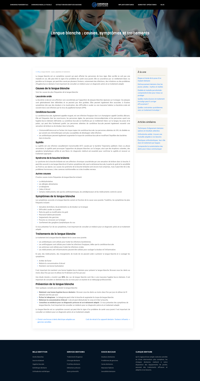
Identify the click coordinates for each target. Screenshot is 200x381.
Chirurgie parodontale (19, 5)
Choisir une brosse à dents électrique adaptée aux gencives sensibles (56, 320)
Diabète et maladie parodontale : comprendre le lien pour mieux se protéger (150, 92)
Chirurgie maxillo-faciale (41, 5)
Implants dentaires (126, 5)
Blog (162, 5)
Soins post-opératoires (147, 5)
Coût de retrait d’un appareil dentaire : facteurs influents (107, 319)
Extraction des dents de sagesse (69, 5)
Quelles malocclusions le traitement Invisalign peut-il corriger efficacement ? (151, 101)
